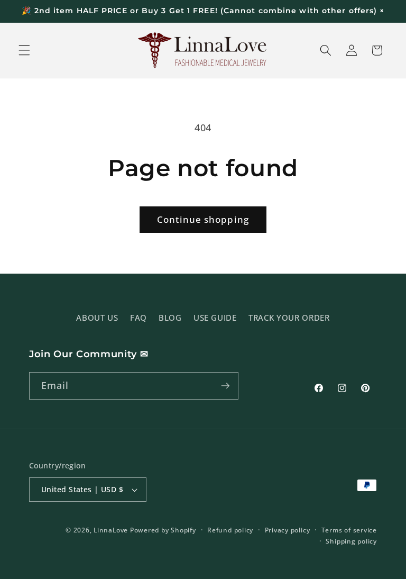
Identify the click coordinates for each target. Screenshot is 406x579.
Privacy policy (287, 530)
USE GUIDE (215, 317)
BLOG (170, 317)
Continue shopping (203, 219)
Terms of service (349, 530)
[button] (24, 50)
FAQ (138, 317)
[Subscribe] (225, 386)
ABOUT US (97, 317)
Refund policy (230, 530)
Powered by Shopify (163, 530)
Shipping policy (351, 541)
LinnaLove (112, 530)
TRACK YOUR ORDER (289, 317)
